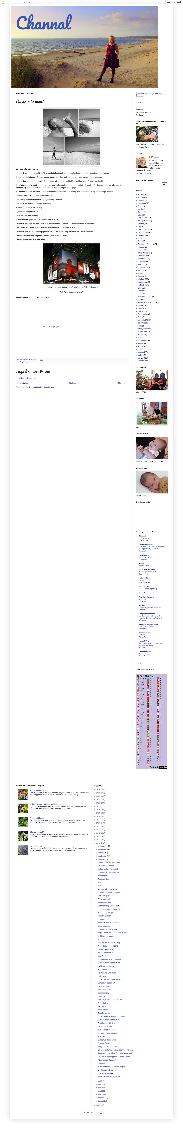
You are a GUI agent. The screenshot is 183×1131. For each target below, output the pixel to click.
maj (100, 1088)
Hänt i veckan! (145, 555)
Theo (140, 346)
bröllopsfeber (143, 221)
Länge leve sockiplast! (106, 983)
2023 (98, 800)
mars (100, 1094)
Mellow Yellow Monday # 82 (109, 963)
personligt (142, 320)
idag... (100, 883)
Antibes (141, 197)
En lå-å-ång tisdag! (105, 913)
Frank (140, 250)
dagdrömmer (143, 232)
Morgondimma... (36, 846)
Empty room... (103, 970)
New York (141, 311)
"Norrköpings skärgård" (107, 1060)
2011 (98, 840)
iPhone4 (101, 939)
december (102, 846)
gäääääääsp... (103, 993)
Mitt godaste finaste (147, 614)
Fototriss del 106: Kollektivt (108, 872)
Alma (140, 194)
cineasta (141, 227)
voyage (141, 358)
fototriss (141, 247)
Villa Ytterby (144, 587)
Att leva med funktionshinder (109, 893)
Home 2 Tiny (144, 641)
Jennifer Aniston (104, 1013)
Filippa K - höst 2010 (106, 949)
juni (100, 1084)
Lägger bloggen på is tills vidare (150, 607)
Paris (140, 317)
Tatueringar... (103, 876)
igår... (100, 886)
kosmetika (142, 282)
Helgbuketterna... (145, 538)
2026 (98, 790)
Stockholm (142, 341)
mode (140, 308)
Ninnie (141, 563)
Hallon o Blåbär (145, 578)
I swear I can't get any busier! (109, 862)
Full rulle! (101, 919)
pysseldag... (102, 996)
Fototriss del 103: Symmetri (108, 1023)
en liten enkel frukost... (106, 936)
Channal (43, 23)
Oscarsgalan (143, 314)
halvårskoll (142, 259)
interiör (140, 273)
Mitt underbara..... (146, 652)
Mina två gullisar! (104, 916)
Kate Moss (102, 1006)
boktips (141, 209)
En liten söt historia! (105, 1070)
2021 (98, 806)
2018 (98, 816)
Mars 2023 (142, 599)
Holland (141, 265)
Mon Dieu (102, 956)
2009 (98, 1105)
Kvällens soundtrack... (106, 966)
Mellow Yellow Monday (147, 303)
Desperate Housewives (107, 1040)
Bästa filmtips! (103, 896)
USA (140, 349)
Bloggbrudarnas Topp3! (39, 790)
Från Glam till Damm (147, 570)
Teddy (140, 343)
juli (99, 1081)
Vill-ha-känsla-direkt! (106, 1073)
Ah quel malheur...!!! (105, 953)
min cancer (142, 305)
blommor (141, 203)
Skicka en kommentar (27, 378)
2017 (98, 820)
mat (139, 300)
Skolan (140, 335)
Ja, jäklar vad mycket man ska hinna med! (46, 804)
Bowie (140, 215)
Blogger (101, 1113)
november (102, 849)
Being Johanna (145, 633)
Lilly (139, 288)
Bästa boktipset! (104, 899)
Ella (139, 238)
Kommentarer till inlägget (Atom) (41, 387)
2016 (98, 823)
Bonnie (141, 212)
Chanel (141, 224)
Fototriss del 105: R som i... (108, 929)
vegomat (141, 352)
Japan (140, 276)
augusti (101, 859)
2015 (98, 826)
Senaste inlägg (22, 383)
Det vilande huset (145, 557)
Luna (140, 294)
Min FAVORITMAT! (105, 903)
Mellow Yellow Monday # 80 (109, 1077)
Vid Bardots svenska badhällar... (110, 980)
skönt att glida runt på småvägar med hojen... (115, 1050)
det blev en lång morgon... (108, 1033)
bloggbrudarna (144, 200)
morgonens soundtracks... (108, 1047)
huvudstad (142, 267)
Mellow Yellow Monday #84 (108, 869)
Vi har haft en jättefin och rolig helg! (111, 1016)
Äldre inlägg (122, 383)
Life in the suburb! (146, 545)
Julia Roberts (103, 1010)
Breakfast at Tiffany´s (106, 866)
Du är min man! (104, 986)
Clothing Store (143, 230)
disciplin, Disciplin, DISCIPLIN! (110, 1000)
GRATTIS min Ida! (105, 1026)
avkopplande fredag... (106, 1030)
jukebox (25, 362)
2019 (98, 813)
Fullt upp (142, 635)
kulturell (141, 285)
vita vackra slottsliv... (106, 990)
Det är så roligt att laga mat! (108, 906)
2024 (98, 796)
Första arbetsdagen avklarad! (109, 959)
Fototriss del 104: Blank (107, 973)
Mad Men (101, 1036)
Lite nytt (141, 580)
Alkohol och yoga (145, 654)
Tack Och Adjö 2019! (146, 626)
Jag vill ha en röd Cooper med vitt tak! (112, 933)
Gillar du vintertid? (37, 832)
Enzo (140, 241)
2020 (98, 810)
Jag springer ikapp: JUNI (147, 572)
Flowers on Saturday (146, 244)
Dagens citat (143, 235)
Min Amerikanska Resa (148, 624)
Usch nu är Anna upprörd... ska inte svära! (114, 1057)
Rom (140, 326)
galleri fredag (143, 253)
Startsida (72, 383)
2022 (98, 803)
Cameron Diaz (103, 879)
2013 (98, 833)
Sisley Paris (142, 332)
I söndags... (102, 1063)
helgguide (142, 262)
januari (101, 1101)
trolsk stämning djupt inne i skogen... (112, 1067)
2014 (98, 830)
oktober (101, 853)
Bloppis (141, 206)
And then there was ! (147, 597)
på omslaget (143, 323)
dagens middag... (104, 926)
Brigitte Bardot (143, 218)
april (100, 1091)
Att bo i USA (144, 605)
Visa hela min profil (143, 174)
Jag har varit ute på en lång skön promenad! (115, 1053)
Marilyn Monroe (144, 297)
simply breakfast (144, 329)
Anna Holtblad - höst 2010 (108, 946)
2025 (98, 793)
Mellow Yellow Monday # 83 (109, 923)
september (102, 856)
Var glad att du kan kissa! (107, 889)
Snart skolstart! (103, 1003)
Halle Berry (102, 976)
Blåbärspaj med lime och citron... (110, 909)
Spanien (141, 338)
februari (101, 1098)
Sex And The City (104, 1043)
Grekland (141, 256)
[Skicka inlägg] (41, 359)
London (141, 291)
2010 (98, 843)
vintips (140, 355)
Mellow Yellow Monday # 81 (109, 1020)
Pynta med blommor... (38, 818)
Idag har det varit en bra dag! (109, 943)
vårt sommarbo (144, 361)
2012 (98, 836)
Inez (139, 270)
